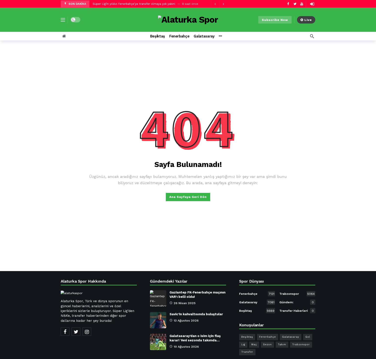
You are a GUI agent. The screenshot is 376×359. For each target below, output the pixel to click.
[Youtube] (301, 4)
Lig (243, 344)
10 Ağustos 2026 (186, 346)
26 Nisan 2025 (185, 303)
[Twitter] (295, 4)
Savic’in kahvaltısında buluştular (196, 314)
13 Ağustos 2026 (186, 320)
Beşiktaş (256, 310)
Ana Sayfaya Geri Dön (188, 197)
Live (308, 20)
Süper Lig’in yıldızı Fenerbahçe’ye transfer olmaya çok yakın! (134, 3)
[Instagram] (86, 331)
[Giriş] (312, 4)
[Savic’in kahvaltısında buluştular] (158, 320)
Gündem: (296, 302)
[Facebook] (288, 4)
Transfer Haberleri (296, 310)
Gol (307, 336)
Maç (254, 344)
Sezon (267, 344)
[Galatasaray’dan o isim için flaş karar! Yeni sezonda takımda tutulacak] (158, 342)
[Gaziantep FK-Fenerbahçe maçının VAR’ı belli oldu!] (158, 298)
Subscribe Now (275, 20)
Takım (282, 344)
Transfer (247, 352)
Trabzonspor (297, 293)
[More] (220, 36)
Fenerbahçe (256, 293)
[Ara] (312, 36)
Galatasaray (256, 302)
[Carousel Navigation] (219, 3)
